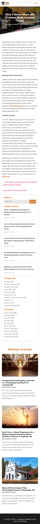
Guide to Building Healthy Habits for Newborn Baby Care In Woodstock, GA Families (17, 212)
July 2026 (7, 315)
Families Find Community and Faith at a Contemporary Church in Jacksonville (18, 382)
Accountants (8, 290)
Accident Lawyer (9, 287)
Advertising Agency (10, 305)
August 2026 (8, 313)
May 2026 (7, 321)
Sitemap (24, 521)
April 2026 (7, 323)
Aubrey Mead (13, 24)
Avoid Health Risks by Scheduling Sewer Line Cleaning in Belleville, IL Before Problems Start (19, 255)
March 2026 (8, 326)
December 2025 (9, 334)
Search (32, 202)
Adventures (8, 303)
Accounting (8, 292)
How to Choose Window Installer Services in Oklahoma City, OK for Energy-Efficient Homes (19, 226)
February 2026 (9, 329)
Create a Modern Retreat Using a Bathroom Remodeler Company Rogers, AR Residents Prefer (19, 240)
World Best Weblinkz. (24, 519)
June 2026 (7, 318)
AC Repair (7, 282)
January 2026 (8, 331)
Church (31, 24)
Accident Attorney (10, 284)
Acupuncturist (9, 295)
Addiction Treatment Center (13, 297)
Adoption (7, 300)
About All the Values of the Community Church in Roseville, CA (18, 489)
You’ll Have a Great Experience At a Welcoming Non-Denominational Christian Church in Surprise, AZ (18, 434)
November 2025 (9, 337)
